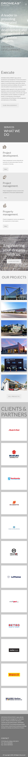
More (5, 169)
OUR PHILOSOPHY (10, 105)
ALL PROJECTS (14, 396)
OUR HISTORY (14, 261)
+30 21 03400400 (7, 743)
